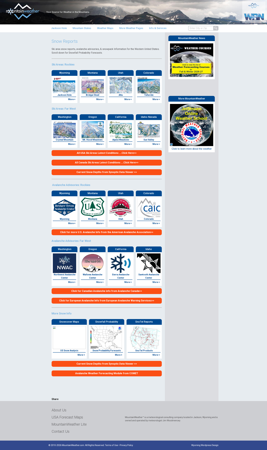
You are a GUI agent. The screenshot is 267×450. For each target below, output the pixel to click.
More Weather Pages (131, 28)
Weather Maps (105, 28)
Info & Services (158, 28)
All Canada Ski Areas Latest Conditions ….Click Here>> (106, 162)
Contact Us (61, 431)
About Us (59, 410)
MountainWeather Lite (69, 424)
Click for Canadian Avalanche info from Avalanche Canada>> (106, 291)
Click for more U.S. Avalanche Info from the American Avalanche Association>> (106, 232)
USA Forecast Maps (67, 417)
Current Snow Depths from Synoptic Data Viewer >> (106, 172)
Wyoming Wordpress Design (204, 445)
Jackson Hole (59, 28)
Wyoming (64, 219)
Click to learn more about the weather (192, 148)
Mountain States (82, 28)
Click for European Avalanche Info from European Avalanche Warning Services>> (106, 300)
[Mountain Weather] (23, 11)
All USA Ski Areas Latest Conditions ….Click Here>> (107, 152)
